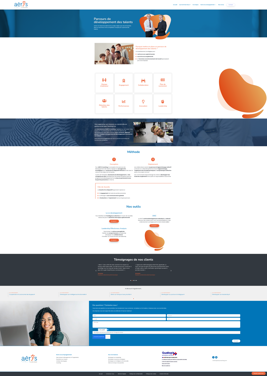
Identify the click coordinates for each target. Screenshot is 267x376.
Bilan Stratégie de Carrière (169, 294)
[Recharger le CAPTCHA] (107, 329)
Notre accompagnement (208, 4)
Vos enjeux (195, 4)
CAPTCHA (95, 329)
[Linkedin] (216, 357)
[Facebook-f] (213, 357)
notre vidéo (165, 222)
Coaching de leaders (66, 294)
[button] (96, 270)
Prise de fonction (14, 294)
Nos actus (221, 4)
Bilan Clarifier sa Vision (219, 294)
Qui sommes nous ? (184, 4)
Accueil (175, 4)
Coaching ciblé (115, 294)
